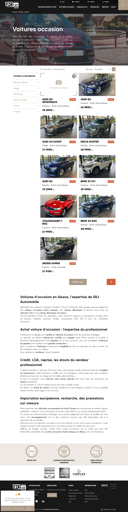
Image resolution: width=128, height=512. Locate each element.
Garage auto (82, 7)
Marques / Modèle (20, 82)
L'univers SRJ (72, 499)
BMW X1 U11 (88, 181)
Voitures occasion (66, 7)
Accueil (14, 12)
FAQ (63, 2)
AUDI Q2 (86, 99)
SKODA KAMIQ (51, 263)
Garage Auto (72, 496)
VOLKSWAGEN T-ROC (52, 222)
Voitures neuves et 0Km (47, 7)
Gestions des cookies (91, 496)
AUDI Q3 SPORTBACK (49, 101)
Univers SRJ (94, 7)
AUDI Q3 (47, 181)
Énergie (16, 106)
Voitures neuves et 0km (75, 493)
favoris (92, 2)
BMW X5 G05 (89, 221)
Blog (113, 7)
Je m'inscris (52, 495)
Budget (16, 88)
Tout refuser (6, 508)
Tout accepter (29, 508)
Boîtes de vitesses (20, 100)
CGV (86, 502)
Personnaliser (18, 508)
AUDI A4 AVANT (52, 141)
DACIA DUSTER (90, 141)
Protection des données (91, 499)
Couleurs (16, 112)
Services (105, 7)
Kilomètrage (18, 94)
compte (106, 2)
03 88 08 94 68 (34, 485)
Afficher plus (77, 282)
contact (77, 1)
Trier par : (90, 69)
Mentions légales (89, 493)
